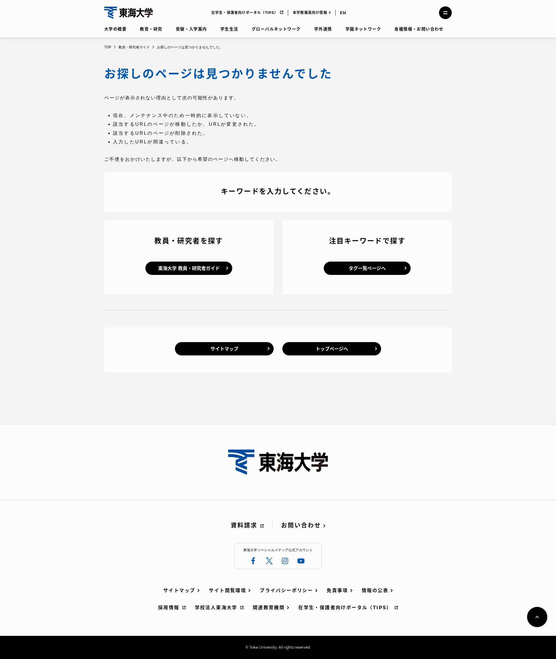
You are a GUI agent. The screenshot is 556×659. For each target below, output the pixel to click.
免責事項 (337, 590)
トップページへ (332, 349)
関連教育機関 (269, 607)
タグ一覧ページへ (367, 268)
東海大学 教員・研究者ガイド (189, 268)
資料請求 (244, 525)
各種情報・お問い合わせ (418, 29)
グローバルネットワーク (276, 29)
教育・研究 (151, 29)
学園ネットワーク (363, 29)
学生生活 (229, 29)
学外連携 (323, 29)
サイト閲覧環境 (227, 590)
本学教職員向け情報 (310, 12)
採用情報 (169, 607)
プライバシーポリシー (286, 590)
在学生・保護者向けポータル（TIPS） (244, 12)
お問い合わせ (301, 525)
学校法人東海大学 (216, 607)
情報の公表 (375, 590)
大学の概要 (115, 29)
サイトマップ (224, 349)
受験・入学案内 (191, 29)
